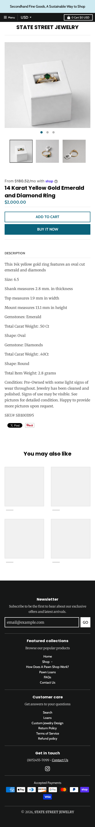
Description (15, 253)
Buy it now (47, 229)
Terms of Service (47, 733)
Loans (47, 718)
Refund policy (47, 738)
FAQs (47, 677)
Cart (80, 17)
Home (47, 656)
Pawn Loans (47, 672)
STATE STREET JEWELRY (47, 27)
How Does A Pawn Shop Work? (47, 667)
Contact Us (47, 682)
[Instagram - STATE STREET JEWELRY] (47, 768)
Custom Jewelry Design (47, 723)
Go (85, 622)
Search (47, 712)
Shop (46, 662)
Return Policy (47, 728)
